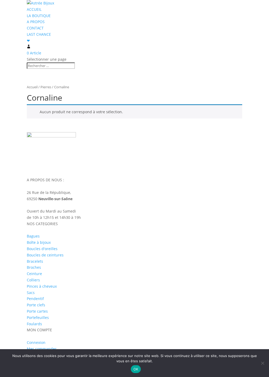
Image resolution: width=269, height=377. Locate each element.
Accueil (32, 87)
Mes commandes (42, 348)
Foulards (34, 323)
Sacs (31, 292)
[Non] (262, 363)
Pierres (45, 87)
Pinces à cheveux (42, 286)
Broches (34, 267)
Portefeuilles (38, 317)
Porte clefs (36, 304)
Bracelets (35, 261)
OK (135, 369)
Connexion (36, 342)
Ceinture (34, 273)
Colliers (33, 279)
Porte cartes (37, 311)
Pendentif (35, 298)
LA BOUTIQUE (39, 15)
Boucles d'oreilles (42, 248)
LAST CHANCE (39, 34)
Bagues (33, 236)
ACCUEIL (34, 9)
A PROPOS (36, 21)
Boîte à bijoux (39, 242)
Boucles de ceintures (45, 254)
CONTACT (35, 27)
